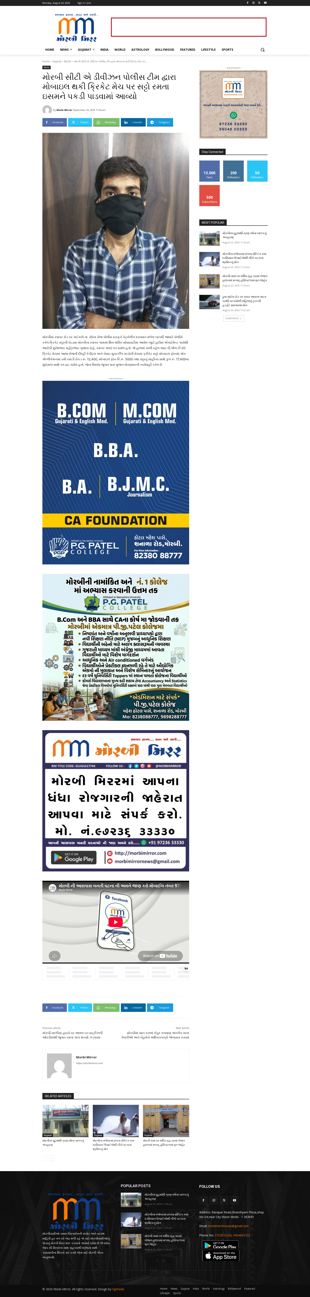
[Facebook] (247, 3)
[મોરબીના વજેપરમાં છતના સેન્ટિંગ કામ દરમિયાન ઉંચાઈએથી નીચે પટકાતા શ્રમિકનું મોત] (116, 1121)
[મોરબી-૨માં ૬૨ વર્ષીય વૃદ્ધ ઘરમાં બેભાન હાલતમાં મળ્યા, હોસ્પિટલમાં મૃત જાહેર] (166, 1121)
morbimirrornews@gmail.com (228, 1226)
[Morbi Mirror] (47, 110)
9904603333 (241, 1235)
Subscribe (209, 186)
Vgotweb (118, 1289)
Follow (234, 162)
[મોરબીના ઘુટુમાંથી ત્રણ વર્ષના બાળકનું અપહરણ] (65, 1121)
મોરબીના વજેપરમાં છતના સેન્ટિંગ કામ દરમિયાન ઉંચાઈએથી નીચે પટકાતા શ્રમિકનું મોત (113, 1145)
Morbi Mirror (64, 110)
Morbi (67, 61)
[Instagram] (253, 3)
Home (46, 61)
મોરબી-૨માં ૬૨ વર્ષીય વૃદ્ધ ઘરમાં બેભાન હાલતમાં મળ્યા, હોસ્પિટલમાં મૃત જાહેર (165, 1240)
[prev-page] (45, 1158)
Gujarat (57, 61)
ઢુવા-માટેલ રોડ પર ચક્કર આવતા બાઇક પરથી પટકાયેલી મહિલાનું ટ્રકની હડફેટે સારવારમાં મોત (244, 301)
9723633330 (223, 1235)
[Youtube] (265, 3)
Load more (232, 318)
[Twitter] (259, 3)
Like (209, 162)
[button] (262, 50)
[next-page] (51, 1158)
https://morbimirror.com (89, 1063)
